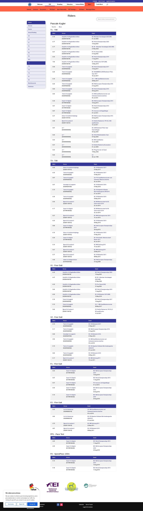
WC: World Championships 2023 (100, 41)
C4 (29, 36)
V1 (29, 76)
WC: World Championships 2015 (100, 89)
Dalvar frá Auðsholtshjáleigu (69, 116)
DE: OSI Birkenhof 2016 (100, 184)
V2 (29, 80)
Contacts (35, 9)
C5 (29, 39)
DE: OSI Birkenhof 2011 (100, 254)
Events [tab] (30, 29)
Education (70, 4)
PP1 (29, 59)
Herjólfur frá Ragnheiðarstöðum (70, 36)
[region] (21, 499)
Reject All (21, 504)
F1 (28, 42)
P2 (29, 52)
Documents (43, 9)
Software (81, 9)
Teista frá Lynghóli (67, 66)
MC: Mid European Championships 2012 (102, 116)
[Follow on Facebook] (58, 504)
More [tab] (60, 27)
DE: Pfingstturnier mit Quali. (99, 150)
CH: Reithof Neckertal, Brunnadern (101, 145)
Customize (11, 504)
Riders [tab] (30, 22)
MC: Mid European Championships (103, 259)
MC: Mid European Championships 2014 (102, 101)
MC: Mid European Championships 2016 (102, 83)
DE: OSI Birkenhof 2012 (100, 232)
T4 (29, 73)
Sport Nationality (61, 9)
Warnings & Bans (90, 9)
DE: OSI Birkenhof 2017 (100, 167)
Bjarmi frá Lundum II (67, 121)
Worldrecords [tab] (32, 83)
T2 (29, 66)
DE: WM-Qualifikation (97, 140)
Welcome (39, 4)
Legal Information (110, 1)
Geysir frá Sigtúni (66, 101)
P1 (29, 49)
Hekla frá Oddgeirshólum (70, 259)
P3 (29, 56)
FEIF (50, 4)
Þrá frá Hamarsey (68, 409)
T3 (29, 69)
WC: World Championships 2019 (100, 56)
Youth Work (99, 4)
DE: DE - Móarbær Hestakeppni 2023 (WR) (103, 46)
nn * (63, 128)
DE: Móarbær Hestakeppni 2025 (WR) (102, 36)
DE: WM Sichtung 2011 (100, 244)
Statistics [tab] (31, 86)
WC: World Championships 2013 (100, 106)
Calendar (95, 1)
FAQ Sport (52, 9)
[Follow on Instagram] (61, 504)
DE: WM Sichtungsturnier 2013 (102, 215)
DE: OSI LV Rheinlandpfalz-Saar (100, 135)
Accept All (32, 504)
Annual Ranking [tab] (32, 32)
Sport (89, 4)
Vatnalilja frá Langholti (69, 184)
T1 (29, 63)
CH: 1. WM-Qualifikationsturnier (100, 78)
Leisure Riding (80, 4)
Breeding (59, 4)
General (29, 9)
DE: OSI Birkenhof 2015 (100, 196)
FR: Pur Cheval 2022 (97, 51)
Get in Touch (101, 1)
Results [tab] (54, 27)
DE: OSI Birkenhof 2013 (100, 220)
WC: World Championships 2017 (100, 66)
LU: (93, 155)
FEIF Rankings (72, 9)
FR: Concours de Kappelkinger (100, 111)
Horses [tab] (30, 25)
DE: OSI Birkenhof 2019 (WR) (99, 61)
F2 (28, 46)
